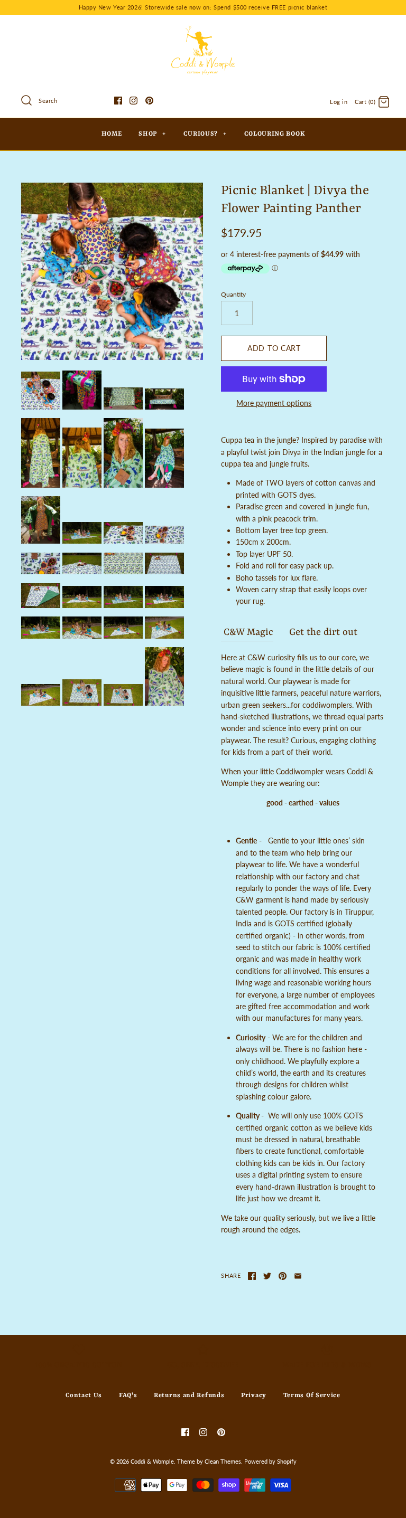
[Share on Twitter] (267, 1276)
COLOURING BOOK (274, 134)
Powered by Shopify (270, 1461)
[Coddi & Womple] (203, 30)
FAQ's (128, 1395)
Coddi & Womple (152, 1461)
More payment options (273, 403)
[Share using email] (298, 1276)
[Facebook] (118, 101)
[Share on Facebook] (252, 1276)
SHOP (152, 134)
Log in (338, 101)
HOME (112, 134)
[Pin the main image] (283, 1276)
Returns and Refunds (189, 1395)
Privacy (253, 1395)
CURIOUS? (205, 134)
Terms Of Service (311, 1395)
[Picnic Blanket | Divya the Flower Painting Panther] (112, 271)
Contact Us (84, 1395)
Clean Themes (223, 1461)
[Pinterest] (149, 101)
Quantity (233, 294)
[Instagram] (133, 101)
